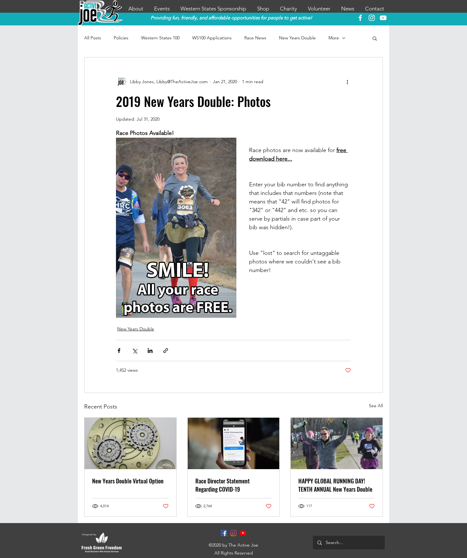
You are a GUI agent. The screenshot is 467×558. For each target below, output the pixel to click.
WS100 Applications (212, 38)
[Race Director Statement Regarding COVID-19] (234, 443)
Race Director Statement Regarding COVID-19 (222, 485)
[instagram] (372, 18)
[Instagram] (233, 533)
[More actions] (347, 81)
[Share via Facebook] (119, 351)
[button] (375, 38)
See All (376, 406)
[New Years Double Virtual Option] (130, 443)
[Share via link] (166, 351)
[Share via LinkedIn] (150, 351)
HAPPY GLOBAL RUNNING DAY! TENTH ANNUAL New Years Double (335, 485)
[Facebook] (224, 533)
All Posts (92, 38)
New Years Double (297, 38)
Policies (121, 38)
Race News (255, 38)
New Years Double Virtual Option (128, 481)
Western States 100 (160, 38)
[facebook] (360, 18)
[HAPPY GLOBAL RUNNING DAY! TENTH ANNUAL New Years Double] (336, 443)
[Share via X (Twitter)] (135, 351)
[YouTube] (383, 18)
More (333, 38)
